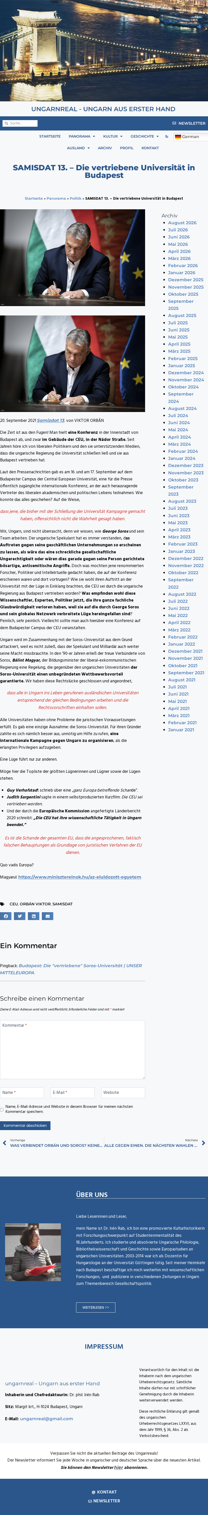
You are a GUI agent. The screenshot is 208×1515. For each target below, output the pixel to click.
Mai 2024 (178, 429)
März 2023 (179, 536)
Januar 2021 (181, 729)
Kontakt (150, 148)
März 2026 (179, 258)
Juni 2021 (178, 694)
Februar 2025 (183, 358)
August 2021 (181, 679)
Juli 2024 (178, 415)
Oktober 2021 (182, 665)
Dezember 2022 (185, 558)
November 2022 (186, 565)
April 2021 (178, 708)
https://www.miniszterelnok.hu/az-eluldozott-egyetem (79, 877)
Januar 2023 (181, 551)
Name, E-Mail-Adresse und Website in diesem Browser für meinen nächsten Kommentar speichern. (69, 1110)
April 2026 (179, 251)
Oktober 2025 (183, 294)
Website (111, 1093)
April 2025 (179, 344)
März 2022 (179, 629)
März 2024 (179, 444)
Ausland (76, 148)
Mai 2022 (178, 615)
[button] (5, 916)
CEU (14, 904)
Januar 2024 (182, 458)
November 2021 (185, 658)
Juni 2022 (178, 608)
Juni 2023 (178, 515)
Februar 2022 (183, 637)
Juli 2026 (178, 229)
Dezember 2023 (185, 465)
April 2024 (179, 437)
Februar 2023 (183, 544)
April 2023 (179, 529)
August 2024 (182, 408)
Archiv (105, 148)
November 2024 (186, 379)
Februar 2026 (183, 265)
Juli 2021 (177, 686)
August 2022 (182, 594)
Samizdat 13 (50, 420)
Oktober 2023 (183, 479)
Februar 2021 (182, 722)
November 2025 (186, 287)
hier (118, 1467)
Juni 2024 (179, 422)
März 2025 (179, 351)
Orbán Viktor (35, 904)
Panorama (79, 136)
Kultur (110, 136)
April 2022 (179, 622)
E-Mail (60, 1093)
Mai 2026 (178, 244)
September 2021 (186, 672)
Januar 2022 (181, 644)
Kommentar (14, 1026)
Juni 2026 (179, 236)
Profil (126, 148)
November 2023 (186, 472)
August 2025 (182, 315)
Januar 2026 (181, 272)
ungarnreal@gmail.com (46, 1418)
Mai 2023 (178, 522)
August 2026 (182, 222)
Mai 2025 (178, 337)
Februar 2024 (183, 451)
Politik (75, 198)
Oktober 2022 (183, 572)
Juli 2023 (178, 508)
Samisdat (63, 904)
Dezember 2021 (185, 651)
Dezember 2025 (185, 279)
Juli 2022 (178, 601)
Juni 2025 (178, 329)
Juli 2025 (178, 322)
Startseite (50, 136)
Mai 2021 (177, 701)
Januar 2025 (181, 365)
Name (9, 1093)
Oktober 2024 (183, 386)
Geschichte (142, 136)
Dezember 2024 (186, 372)
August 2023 (182, 501)
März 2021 (178, 715)
